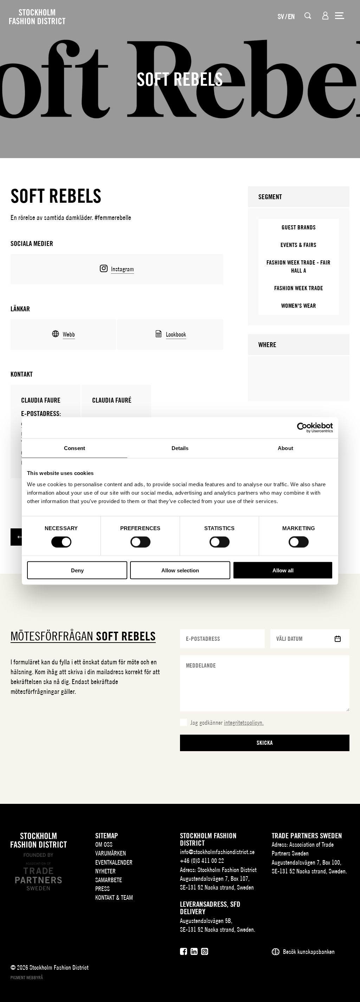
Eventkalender (114, 862)
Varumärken (110, 853)
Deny (77, 570)
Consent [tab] (74, 448)
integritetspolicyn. (244, 722)
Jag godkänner (227, 722)
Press (102, 888)
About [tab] (285, 448)
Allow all (283, 570)
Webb (69, 334)
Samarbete (108, 880)
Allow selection (180, 570)
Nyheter (105, 871)
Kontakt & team (114, 897)
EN (291, 16)
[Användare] (325, 15)
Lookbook (176, 334)
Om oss (103, 844)
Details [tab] (180, 448)
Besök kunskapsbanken (309, 951)
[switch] (140, 542)
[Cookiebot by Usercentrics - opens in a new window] (302, 428)
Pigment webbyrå (27, 977)
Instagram (122, 269)
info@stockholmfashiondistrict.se (217, 851)
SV (281, 16)
